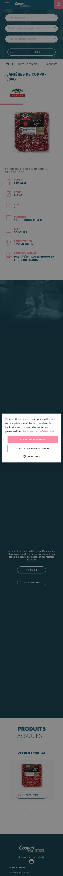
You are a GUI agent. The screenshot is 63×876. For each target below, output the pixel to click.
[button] (31, 456)
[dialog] (31, 438)
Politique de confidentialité (38, 431)
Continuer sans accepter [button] (32, 448)
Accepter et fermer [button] (32, 439)
